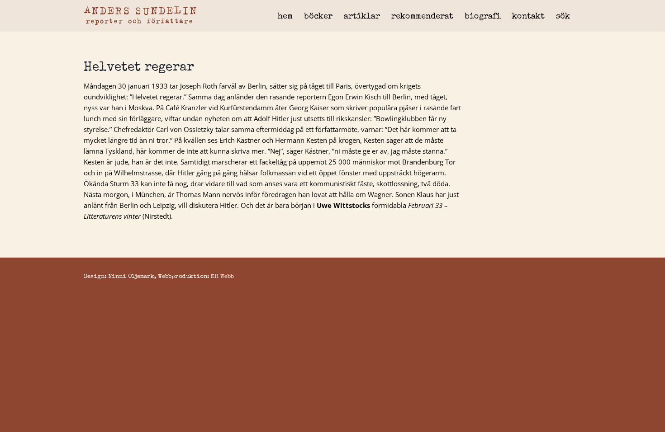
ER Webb (222, 277)
